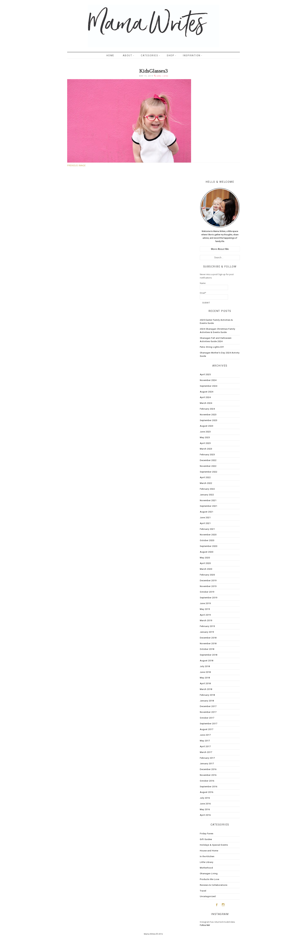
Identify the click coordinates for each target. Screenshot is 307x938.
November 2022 (208, 466)
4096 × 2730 (162, 76)
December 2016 (208, 769)
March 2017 (206, 752)
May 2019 (205, 609)
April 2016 (205, 815)
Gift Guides (206, 839)
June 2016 (205, 803)
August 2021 (206, 512)
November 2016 (208, 775)
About (127, 55)
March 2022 (206, 483)
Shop (170, 55)
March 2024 (206, 403)
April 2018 (205, 683)
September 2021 (208, 506)
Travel (203, 891)
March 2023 (206, 449)
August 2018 (206, 660)
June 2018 (205, 672)
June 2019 (205, 603)
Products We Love (209, 879)
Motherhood (206, 868)
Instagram (223, 905)
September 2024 (208, 386)
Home (110, 55)
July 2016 (205, 798)
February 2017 (207, 758)
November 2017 (208, 712)
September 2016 (208, 786)
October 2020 (207, 540)
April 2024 (205, 397)
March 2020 (206, 569)
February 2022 (207, 489)
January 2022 (207, 494)
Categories (149, 55)
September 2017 (208, 723)
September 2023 (208, 420)
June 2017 (205, 735)
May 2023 (205, 437)
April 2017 (205, 746)
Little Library (206, 862)
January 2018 (207, 701)
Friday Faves (206, 833)
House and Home (209, 850)
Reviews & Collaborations (213, 885)
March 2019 (206, 620)
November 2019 (208, 586)
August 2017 (206, 729)
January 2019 (207, 632)
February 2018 (207, 695)
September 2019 (208, 597)
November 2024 (208, 380)
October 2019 (207, 592)
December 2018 (208, 638)
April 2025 (205, 374)
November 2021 (208, 500)
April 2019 (205, 615)
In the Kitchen (207, 856)
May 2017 (205, 740)
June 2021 (205, 517)
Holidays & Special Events (214, 845)
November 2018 (208, 643)
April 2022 (205, 477)
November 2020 (208, 534)
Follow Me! (205, 925)
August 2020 (206, 552)
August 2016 (206, 792)
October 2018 (207, 649)
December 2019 (208, 580)
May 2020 (205, 557)
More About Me (220, 249)
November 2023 (208, 414)
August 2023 (206, 426)
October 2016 (207, 781)
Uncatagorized (208, 896)
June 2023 (205, 431)
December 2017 (208, 706)
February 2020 (207, 575)
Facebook (216, 905)
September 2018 (208, 655)
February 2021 (207, 529)
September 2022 (208, 472)
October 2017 (207, 718)
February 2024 (207, 409)
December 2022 (208, 460)
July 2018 (205, 666)
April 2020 (205, 563)
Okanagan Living (209, 873)
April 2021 (205, 523)
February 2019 (207, 626)
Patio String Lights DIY (212, 347)
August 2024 (206, 392)
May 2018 (205, 677)
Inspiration (192, 55)
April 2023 (205, 443)
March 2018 (206, 689)
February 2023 (207, 454)
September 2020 (208, 546)
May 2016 (205, 809)
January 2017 (207, 763)
